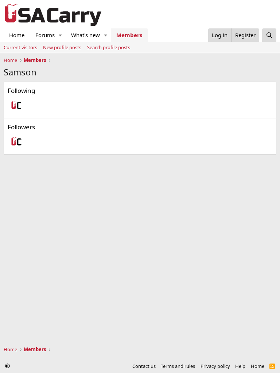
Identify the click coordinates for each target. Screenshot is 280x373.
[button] (60, 35)
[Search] (269, 35)
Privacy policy (215, 366)
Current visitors (20, 47)
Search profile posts (108, 47)
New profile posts (62, 47)
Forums (45, 35)
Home (16, 35)
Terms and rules (178, 366)
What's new (85, 35)
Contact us (144, 366)
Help (240, 366)
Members (129, 35)
